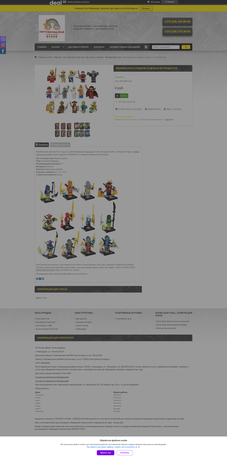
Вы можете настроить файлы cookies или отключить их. (112, 447)
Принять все (105, 453)
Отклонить (124, 453)
